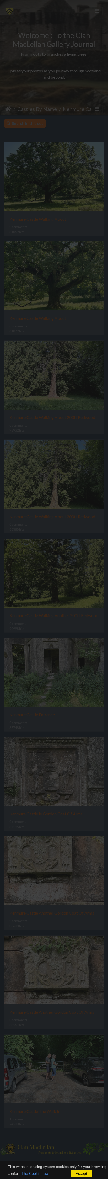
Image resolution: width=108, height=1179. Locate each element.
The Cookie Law (34, 1173)
